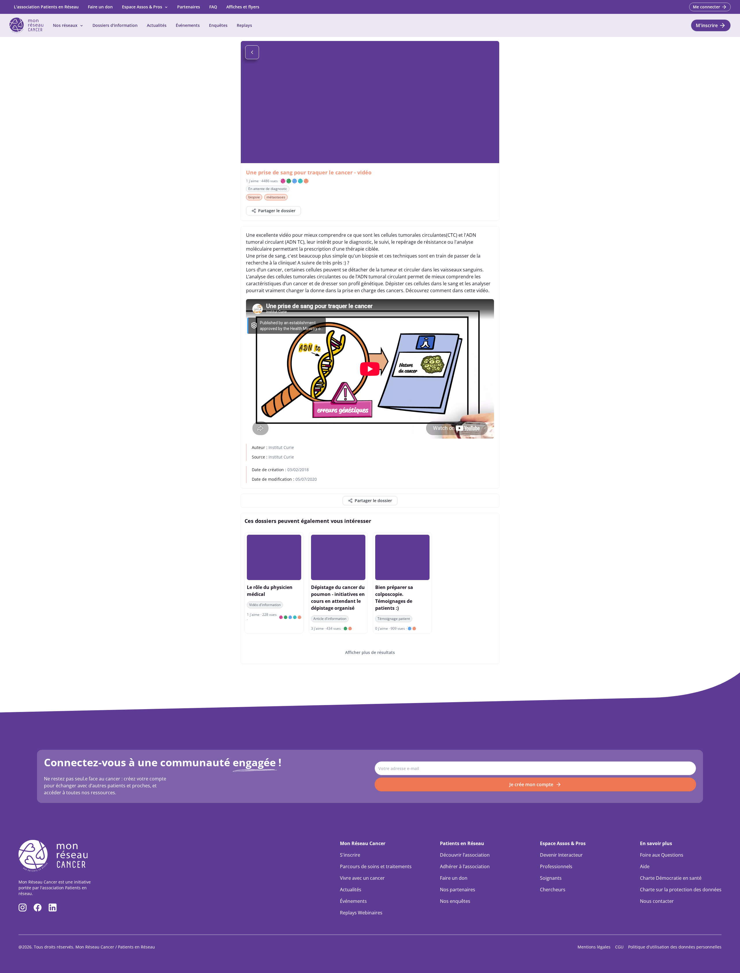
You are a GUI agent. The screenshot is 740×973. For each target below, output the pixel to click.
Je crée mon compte (531, 784)
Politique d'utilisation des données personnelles (675, 947)
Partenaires (188, 7)
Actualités (156, 25)
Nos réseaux (65, 25)
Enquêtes (218, 25)
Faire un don (100, 7)
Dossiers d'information (115, 25)
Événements (188, 25)
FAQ (213, 7)
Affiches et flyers (242, 7)
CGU (619, 947)
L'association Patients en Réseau (46, 7)
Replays (244, 25)
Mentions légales (594, 947)
